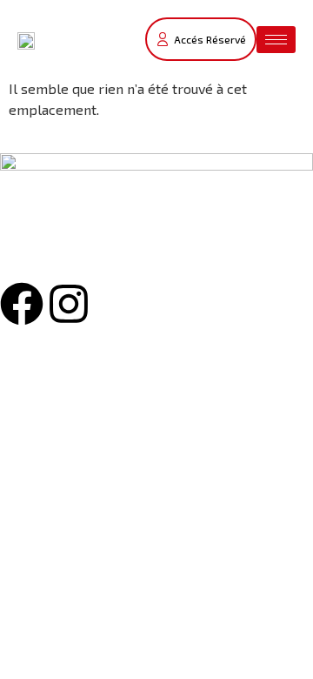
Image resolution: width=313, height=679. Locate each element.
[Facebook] (21, 304)
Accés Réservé (210, 39)
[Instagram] (68, 304)
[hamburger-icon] (276, 39)
